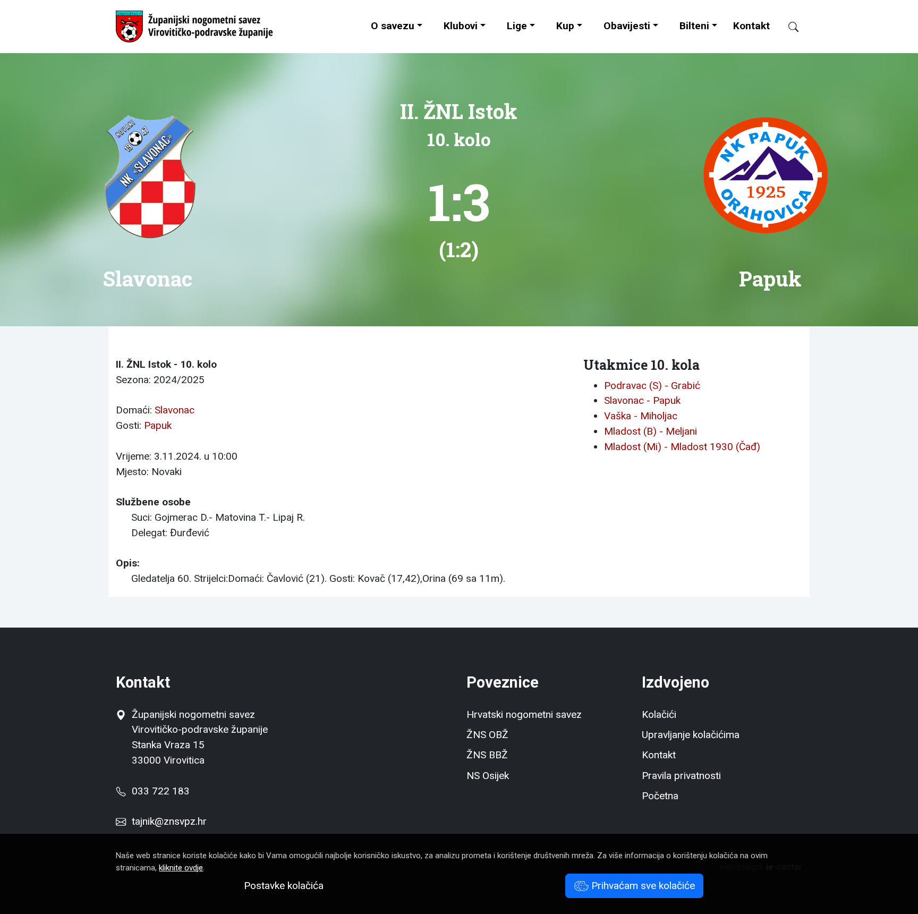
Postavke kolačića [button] (284, 885)
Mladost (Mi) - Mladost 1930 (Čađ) (682, 447)
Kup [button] (565, 26)
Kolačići (659, 714)
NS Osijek (487, 775)
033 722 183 (157, 791)
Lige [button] (517, 26)
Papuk (158, 425)
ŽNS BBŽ (487, 755)
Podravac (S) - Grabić (652, 385)
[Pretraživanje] (788, 26)
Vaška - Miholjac (640, 416)
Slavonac (174, 410)
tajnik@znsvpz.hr (169, 821)
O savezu (392, 26)
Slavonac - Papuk (642, 400)
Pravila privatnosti (681, 775)
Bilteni (694, 26)
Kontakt (751, 26)
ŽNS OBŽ (487, 735)
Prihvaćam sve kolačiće (642, 885)
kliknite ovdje (181, 868)
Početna (660, 796)
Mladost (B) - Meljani (650, 431)
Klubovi (461, 26)
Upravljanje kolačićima (691, 735)
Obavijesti (627, 26)
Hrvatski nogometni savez (524, 714)
